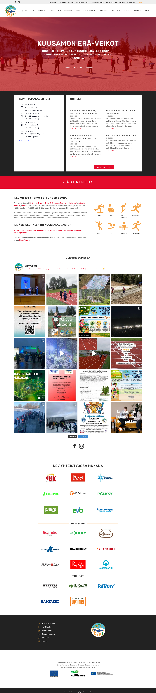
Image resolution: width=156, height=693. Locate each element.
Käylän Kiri (35, 137)
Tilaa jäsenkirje (120, 2)
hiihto (31, 203)
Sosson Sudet (56, 230)
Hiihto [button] (51, 11)
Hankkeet (137, 11)
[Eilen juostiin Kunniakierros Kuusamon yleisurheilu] (94, 353)
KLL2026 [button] (148, 11)
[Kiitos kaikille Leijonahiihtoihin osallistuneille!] (62, 417)
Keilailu (41, 11)
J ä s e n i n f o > (78, 182)
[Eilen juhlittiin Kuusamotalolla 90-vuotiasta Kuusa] (29, 289)
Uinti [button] (78, 11)
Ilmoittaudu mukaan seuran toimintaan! (78, 67)
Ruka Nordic (24, 240)
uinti (75, 203)
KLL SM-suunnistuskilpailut (36, 116)
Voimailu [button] (116, 11)
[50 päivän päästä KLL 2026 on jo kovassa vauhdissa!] (62, 321)
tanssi (24, 205)
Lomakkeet (131, 2)
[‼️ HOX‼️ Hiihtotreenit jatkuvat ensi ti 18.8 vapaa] (62, 289)
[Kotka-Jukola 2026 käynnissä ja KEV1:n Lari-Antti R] (62, 353)
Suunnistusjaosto (37, 110)
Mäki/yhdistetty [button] (65, 11)
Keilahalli (29, 11)
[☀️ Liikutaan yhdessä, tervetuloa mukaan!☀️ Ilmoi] (126, 353)
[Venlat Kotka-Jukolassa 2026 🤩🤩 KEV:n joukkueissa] (29, 353)
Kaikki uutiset (103, 167)
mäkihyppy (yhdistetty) (43, 203)
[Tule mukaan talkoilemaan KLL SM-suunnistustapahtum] (29, 321)
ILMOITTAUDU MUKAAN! (57, 2)
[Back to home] (10, 10)
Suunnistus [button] (104, 11)
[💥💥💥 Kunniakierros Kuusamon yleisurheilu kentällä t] (62, 385)
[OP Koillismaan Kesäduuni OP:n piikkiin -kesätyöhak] (126, 417)
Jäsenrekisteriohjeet (82, 2)
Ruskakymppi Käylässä (34, 134)
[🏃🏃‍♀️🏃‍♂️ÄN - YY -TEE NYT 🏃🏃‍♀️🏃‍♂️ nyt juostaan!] (126, 385)
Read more (78, 499)
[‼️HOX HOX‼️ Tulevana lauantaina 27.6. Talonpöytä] (94, 321)
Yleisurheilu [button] (89, 11)
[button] (22, 10)
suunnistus (58, 203)
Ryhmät (71, 2)
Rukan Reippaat (43, 230)
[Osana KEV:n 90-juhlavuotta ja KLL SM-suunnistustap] (94, 289)
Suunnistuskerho (32, 125)
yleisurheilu (68, 203)
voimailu (81, 203)
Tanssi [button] (126, 11)
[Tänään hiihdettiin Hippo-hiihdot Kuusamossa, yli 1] (29, 417)
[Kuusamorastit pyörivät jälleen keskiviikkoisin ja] (29, 385)
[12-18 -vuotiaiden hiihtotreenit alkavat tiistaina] (126, 289)
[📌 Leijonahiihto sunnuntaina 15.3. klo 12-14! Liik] (94, 417)
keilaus (17, 205)
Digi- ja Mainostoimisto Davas (86, 692)
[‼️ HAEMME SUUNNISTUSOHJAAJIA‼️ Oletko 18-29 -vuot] (94, 385)
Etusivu (139, 2)
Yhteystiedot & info (97, 2)
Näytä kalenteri (24, 141)
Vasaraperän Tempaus (72, 230)
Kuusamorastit (31, 107)
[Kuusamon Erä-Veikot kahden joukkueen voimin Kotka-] (126, 321)
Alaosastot (109, 2)
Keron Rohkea (20, 230)
